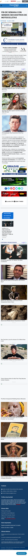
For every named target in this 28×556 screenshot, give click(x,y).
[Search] (26, 5)
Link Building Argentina (10, 518)
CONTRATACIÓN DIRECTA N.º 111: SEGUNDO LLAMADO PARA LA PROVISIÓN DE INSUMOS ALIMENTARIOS (12, 542)
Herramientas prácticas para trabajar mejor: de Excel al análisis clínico (12, 535)
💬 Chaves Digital (21, 553)
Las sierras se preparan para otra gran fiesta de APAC (11, 537)
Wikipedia (18, 504)
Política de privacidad (7, 497)
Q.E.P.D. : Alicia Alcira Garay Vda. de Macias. (9, 539)
